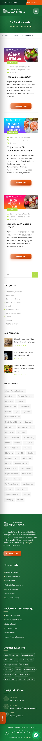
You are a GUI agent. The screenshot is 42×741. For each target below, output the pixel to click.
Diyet (6, 655)
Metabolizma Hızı (10, 679)
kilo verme (9, 453)
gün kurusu (9, 432)
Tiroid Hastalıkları (11, 589)
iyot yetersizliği (28, 437)
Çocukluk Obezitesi (12, 598)
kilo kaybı (27, 448)
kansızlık (17, 443)
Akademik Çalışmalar (14, 292)
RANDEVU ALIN (12, 554)
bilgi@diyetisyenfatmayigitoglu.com (23, 708)
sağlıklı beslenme (11, 474)
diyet (17, 411)
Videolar (9, 320)
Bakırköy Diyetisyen (11, 660)
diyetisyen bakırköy (12, 417)
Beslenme (8, 674)
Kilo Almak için (10, 633)
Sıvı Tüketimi (26, 474)
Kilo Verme (8, 669)
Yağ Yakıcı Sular (28, 35)
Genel (8, 306)
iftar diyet (21, 432)
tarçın (7, 479)
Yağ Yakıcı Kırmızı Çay (19, 76)
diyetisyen (26, 411)
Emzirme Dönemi (11, 628)
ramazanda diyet (21, 463)
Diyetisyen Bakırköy (27, 660)
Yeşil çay (26, 494)
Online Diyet (24, 665)
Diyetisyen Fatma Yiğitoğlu (20, 67)
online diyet (26, 458)
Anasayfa (4, 35)
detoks (8, 411)
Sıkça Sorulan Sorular (14, 313)
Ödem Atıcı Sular (12, 309)
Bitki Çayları (10, 295)
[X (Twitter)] (12, 732)
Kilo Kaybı (18, 669)
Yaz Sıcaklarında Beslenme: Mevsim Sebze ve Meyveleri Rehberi (24, 368)
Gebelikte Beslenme (12, 615)
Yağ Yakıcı (22, 679)
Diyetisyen (15, 655)
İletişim (29, 542)
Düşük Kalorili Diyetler (13, 422)
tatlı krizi (17, 479)
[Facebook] (6, 732)
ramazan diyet (10, 468)
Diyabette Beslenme (12, 576)
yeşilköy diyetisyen (12, 494)
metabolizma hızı (11, 458)
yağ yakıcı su (21, 489)
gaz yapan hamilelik (25, 427)
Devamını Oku (21, 106)
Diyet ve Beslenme (13, 299)
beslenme (9, 401)
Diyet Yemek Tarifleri (13, 302)
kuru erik (20, 453)
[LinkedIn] (29, 732)
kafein (7, 443)
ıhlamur (20, 499)
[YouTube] (18, 732)
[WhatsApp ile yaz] (35, 734)
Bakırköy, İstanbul (16, 716)
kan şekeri (28, 443)
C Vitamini (20, 401)
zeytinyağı (9, 499)
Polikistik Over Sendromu (14, 585)
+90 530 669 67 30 (11, 3)
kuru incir (31, 453)
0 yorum (13, 73)
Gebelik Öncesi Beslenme (14, 620)
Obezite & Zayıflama (12, 572)
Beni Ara (2, 717)
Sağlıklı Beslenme (29, 669)
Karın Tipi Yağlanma (12, 448)
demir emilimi (25, 406)
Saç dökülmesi (26, 468)
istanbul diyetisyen (12, 437)
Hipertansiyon (10, 594)
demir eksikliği (10, 406)
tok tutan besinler (12, 484)
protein (8, 463)
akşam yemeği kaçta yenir (15, 391)
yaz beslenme (28, 484)
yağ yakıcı (8, 489)
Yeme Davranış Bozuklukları (15, 637)
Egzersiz (28, 422)
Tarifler (16, 35)
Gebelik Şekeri (10, 624)
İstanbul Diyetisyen (28, 655)
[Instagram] (23, 732)
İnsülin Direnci (10, 581)
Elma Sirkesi (9, 427)
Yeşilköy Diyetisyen (11, 665)
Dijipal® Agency (28, 737)
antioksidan (9, 396)
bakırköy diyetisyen (25, 396)
